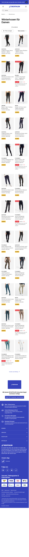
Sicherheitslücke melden (7, 487)
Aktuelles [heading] (4, 434)
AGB (2, 485)
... (6, 14)
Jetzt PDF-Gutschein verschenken (14, 397)
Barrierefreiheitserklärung (12, 489)
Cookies (3, 489)
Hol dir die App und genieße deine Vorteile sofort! (13, 2)
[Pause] (26, 2)
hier (6, 498)
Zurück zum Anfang (13, 371)
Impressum (7, 485)
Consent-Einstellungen (19, 487)
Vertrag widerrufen (5, 491)
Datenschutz (13, 485)
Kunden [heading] (3, 422)
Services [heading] (3, 426)
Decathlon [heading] (4, 430)
